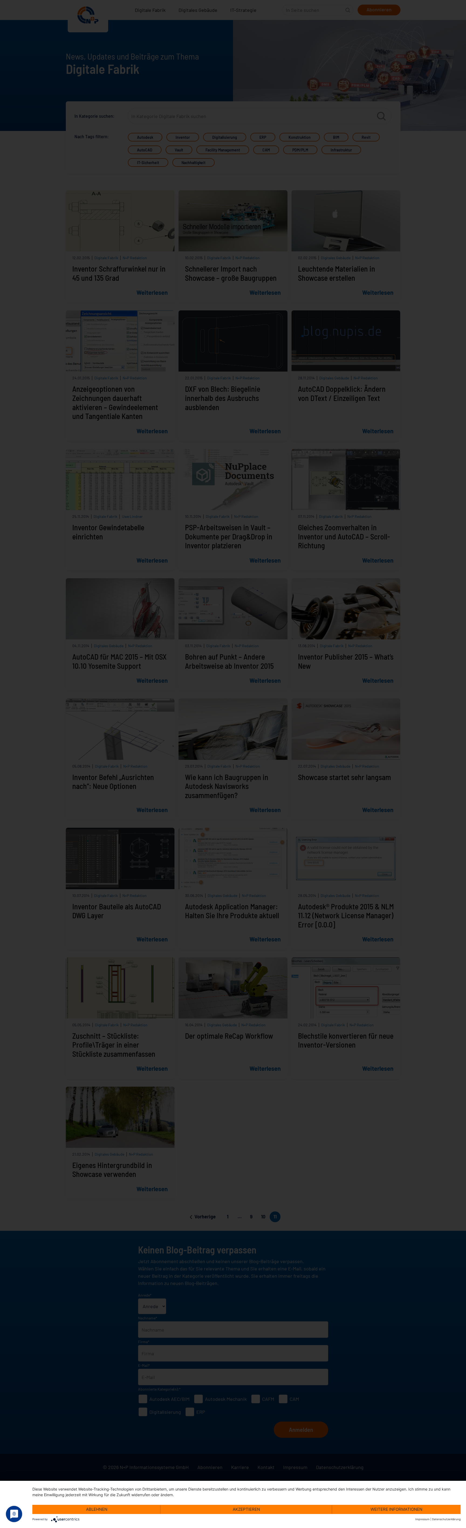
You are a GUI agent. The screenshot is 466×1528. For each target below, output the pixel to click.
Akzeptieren (246, 1509)
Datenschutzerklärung (446, 1519)
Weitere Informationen (396, 1509)
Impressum (422, 1519)
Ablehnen (96, 1509)
